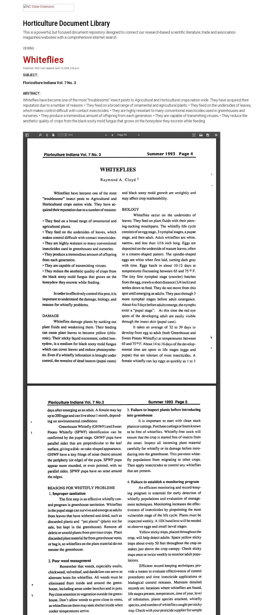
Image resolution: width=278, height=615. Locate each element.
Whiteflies (43, 60)
